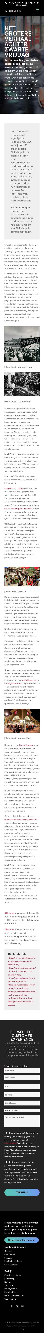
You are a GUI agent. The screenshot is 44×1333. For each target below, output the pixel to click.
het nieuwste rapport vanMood (18, 508)
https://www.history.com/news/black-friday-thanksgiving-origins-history (22, 971)
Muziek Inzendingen (13, 1261)
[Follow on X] (17, 1306)
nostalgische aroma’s (13, 683)
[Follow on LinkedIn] (6, 1306)
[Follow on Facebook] (12, 1306)
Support (31, 2)
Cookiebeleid (10, 1299)
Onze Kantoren (11, 1264)
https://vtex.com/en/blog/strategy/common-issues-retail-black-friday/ (21, 961)
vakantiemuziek (29, 680)
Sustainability (10, 1292)
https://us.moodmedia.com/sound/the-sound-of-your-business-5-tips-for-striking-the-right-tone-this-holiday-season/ (22, 998)
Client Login (21, 5)
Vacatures (9, 1285)
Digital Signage (26, 745)
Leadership (9, 1278)
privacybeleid (10, 1143)
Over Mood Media (12, 1275)
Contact (8, 1251)
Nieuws (7, 1282)
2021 (21, 488)
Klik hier (9, 913)
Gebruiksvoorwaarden (14, 1295)
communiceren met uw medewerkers (20, 819)
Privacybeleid (10, 1288)
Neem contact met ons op (21, 1240)
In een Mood (9, 488)
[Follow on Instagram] (22, 1306)
